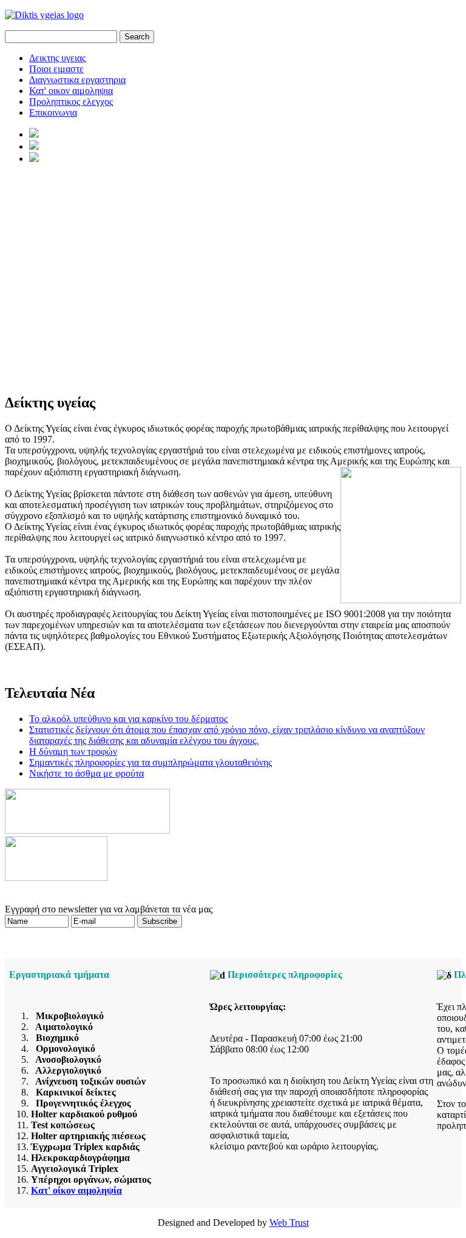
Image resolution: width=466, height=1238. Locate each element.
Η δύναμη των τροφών (73, 751)
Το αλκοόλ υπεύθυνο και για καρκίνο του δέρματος (128, 719)
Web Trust (289, 1222)
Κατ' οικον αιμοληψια (71, 90)
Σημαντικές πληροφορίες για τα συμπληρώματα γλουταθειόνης (150, 762)
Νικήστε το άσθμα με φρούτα (86, 773)
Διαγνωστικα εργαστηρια (77, 80)
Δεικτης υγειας (57, 58)
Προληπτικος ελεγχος (71, 101)
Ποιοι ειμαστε (56, 69)
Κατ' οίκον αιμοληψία (76, 1190)
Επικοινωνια (53, 112)
